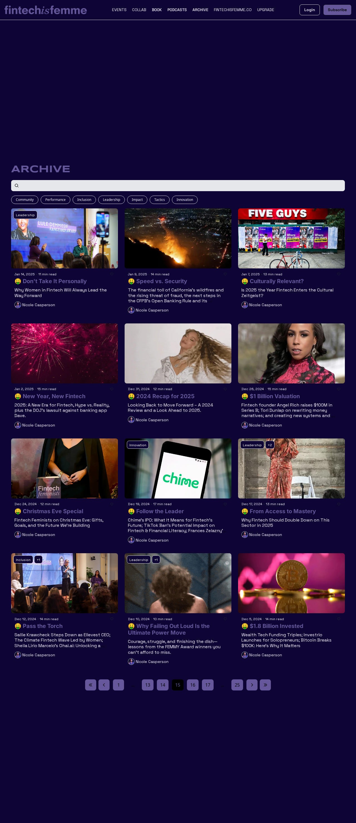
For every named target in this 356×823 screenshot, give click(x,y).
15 (177, 685)
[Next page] (252, 684)
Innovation (185, 199)
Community (25, 199)
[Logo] (45, 10)
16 (192, 685)
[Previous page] (104, 684)
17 (207, 685)
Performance (55, 199)
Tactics (159, 199)
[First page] (90, 684)
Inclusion (84, 199)
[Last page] (265, 684)
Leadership (111, 199)
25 (237, 685)
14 (162, 685)
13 (147, 685)
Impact (137, 199)
